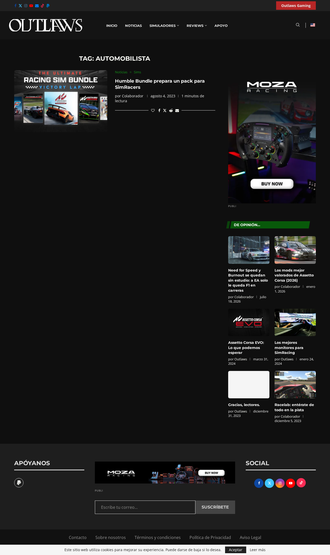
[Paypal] (48, 6)
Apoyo (221, 25)
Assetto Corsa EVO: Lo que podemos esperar (246, 347)
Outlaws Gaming (296, 5)
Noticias (133, 25)
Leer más (258, 550)
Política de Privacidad (210, 537)
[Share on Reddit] (171, 110)
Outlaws (240, 359)
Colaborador (132, 95)
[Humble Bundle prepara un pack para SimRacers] (60, 101)
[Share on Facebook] (159, 110)
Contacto (78, 537)
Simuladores (163, 25)
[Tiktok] (42, 6)
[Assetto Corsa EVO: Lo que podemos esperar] (248, 322)
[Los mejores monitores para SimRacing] (295, 322)
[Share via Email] (177, 110)
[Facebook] (15, 6)
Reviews (195, 25)
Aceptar (235, 549)
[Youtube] (31, 6)
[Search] (297, 25)
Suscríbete (215, 507)
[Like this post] (153, 110)
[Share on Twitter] (165, 110)
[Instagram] (26, 6)
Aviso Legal (250, 537)
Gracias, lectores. (244, 404)
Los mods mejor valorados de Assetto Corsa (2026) (294, 275)
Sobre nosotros (110, 537)
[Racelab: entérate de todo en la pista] (295, 385)
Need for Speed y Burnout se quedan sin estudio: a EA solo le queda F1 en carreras (248, 280)
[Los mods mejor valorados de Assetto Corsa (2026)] (295, 250)
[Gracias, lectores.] (248, 385)
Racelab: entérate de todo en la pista (294, 407)
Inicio (111, 25)
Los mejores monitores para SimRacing (289, 347)
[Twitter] (20, 6)
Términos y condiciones (158, 537)
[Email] (37, 6)
